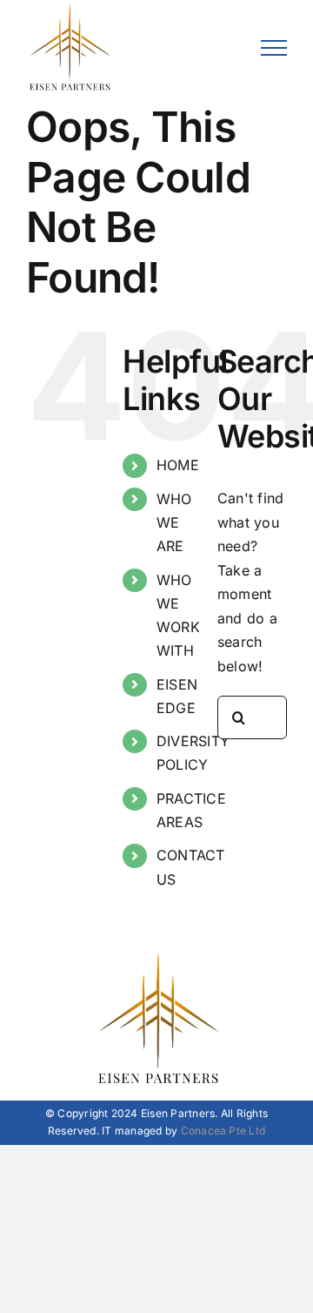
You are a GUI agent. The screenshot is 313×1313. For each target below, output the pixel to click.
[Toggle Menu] (274, 48)
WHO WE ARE (174, 522)
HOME (177, 465)
